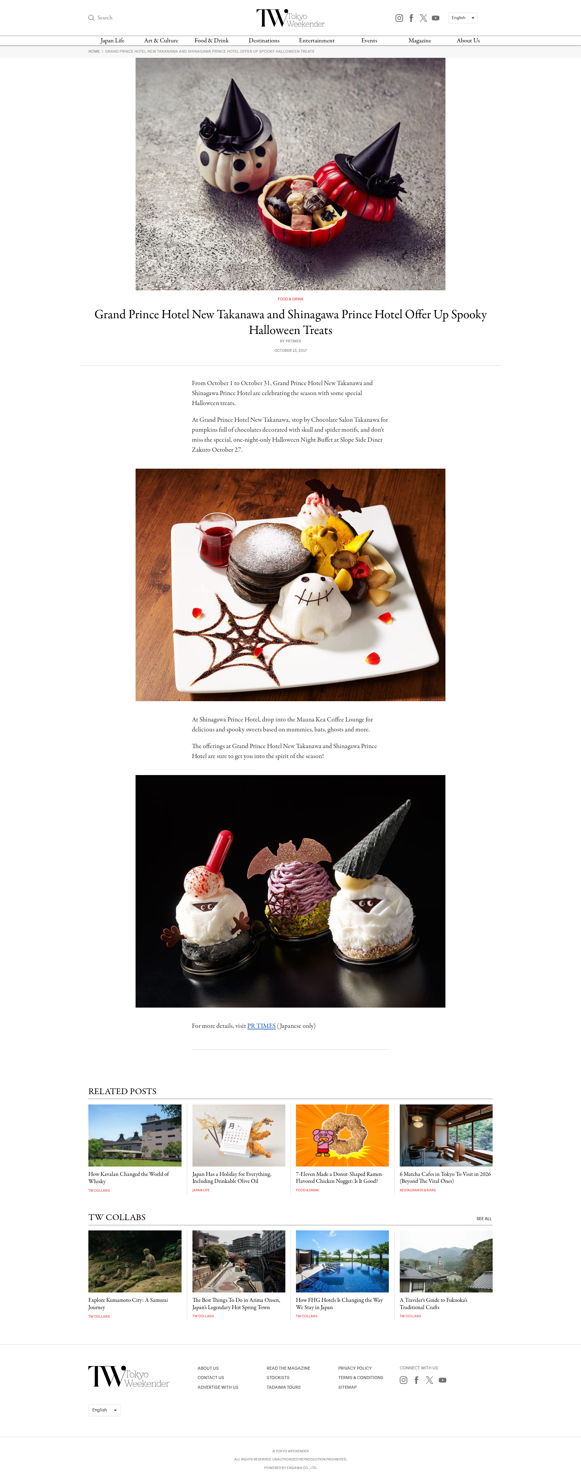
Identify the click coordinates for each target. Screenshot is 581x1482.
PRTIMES (293, 341)
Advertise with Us (218, 1387)
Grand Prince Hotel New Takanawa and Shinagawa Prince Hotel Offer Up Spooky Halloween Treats (209, 51)
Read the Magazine (288, 1368)
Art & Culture (161, 40)
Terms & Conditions (360, 1377)
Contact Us (211, 1377)
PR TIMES (261, 1026)
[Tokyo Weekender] (128, 1385)
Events (369, 40)
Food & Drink (212, 40)
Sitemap (347, 1387)
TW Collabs (99, 1191)
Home (94, 51)
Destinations (264, 40)
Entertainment (317, 40)
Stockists (278, 1377)
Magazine (420, 40)
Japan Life (112, 40)
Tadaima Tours (284, 1387)
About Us (468, 40)
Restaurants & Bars (418, 1190)
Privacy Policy (355, 1368)
